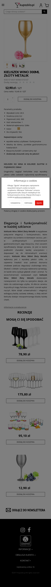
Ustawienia (15, 203)
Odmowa (28, 203)
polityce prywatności (23, 197)
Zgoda (39, 203)
